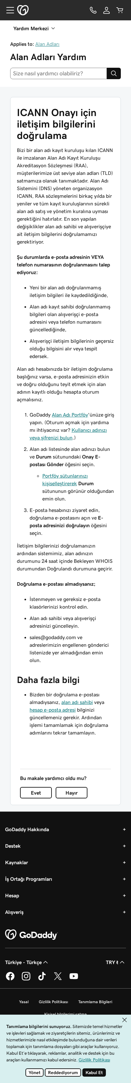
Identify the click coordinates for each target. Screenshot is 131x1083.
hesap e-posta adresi (53, 709)
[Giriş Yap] (106, 10)
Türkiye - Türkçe (23, 962)
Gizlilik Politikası (53, 1002)
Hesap (12, 895)
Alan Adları (47, 43)
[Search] (114, 73)
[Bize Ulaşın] (93, 10)
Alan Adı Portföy (70, 414)
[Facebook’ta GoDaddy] (10, 979)
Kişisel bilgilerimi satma (65, 1014)
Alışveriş (14, 911)
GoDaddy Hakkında (27, 829)
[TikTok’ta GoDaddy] (42, 979)
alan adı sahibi (77, 702)
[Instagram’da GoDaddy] (26, 979)
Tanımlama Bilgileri (95, 1002)
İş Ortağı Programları (28, 878)
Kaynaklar (16, 862)
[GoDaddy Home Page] (31, 934)
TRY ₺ (112, 962)
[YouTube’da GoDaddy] (74, 979)
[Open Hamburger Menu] (7, 10)
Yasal (24, 1002)
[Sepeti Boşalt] (119, 10)
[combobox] (58, 73)
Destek (13, 845)
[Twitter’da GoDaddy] (58, 979)
